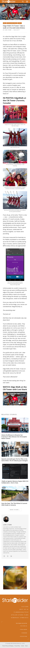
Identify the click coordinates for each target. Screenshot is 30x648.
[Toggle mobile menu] (27, 1)
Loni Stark (8, 30)
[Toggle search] (23, 1)
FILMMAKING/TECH (21, 612)
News (5, 23)
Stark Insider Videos (12, 23)
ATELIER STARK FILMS (20, 615)
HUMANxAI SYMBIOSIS (20, 617)
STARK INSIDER (23, 629)
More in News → (15, 509)
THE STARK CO (23, 625)
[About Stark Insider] (15, 577)
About (26, 645)
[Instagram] (4, 556)
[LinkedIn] (11, 556)
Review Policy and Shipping (7, 645)
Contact (22, 645)
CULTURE (25, 606)
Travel (19, 23)
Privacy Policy (17, 645)
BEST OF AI (24, 609)
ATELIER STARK (23, 636)
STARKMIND (24, 632)
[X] (8, 556)
